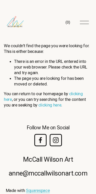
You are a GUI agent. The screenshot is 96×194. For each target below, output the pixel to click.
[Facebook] (40, 140)
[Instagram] (56, 140)
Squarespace (38, 190)
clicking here (49, 105)
